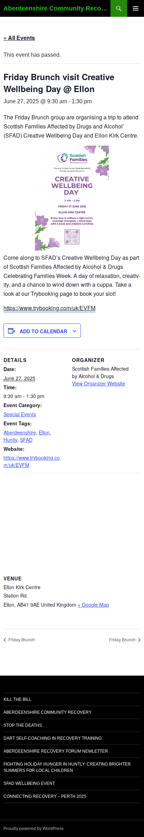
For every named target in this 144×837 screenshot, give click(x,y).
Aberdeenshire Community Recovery (47, 712)
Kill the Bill (17, 699)
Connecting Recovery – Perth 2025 (44, 796)
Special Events (19, 414)
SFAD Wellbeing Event (29, 783)
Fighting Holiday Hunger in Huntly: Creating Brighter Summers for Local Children (67, 767)
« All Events (19, 38)
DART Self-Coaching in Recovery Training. (53, 738)
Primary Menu (135, 8)
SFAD (26, 439)
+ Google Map (93, 604)
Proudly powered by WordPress (33, 828)
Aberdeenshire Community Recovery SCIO (56, 8)
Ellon (44, 432)
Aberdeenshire (19, 432)
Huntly (10, 439)
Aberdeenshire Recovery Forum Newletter (55, 751)
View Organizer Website (98, 383)
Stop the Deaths (22, 725)
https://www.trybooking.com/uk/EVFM (49, 308)
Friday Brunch (21, 639)
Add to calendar (43, 331)
